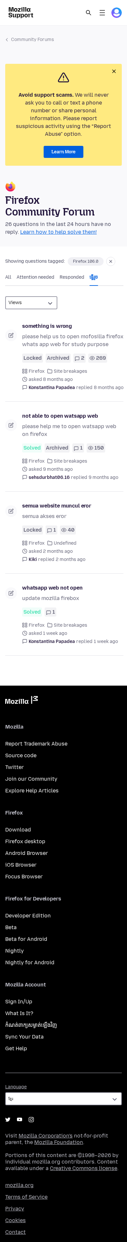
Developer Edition (28, 916)
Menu (102, 12)
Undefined (65, 543)
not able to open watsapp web (60, 416)
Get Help (16, 1048)
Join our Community (31, 779)
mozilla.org (19, 1185)
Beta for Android (26, 939)
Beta (11, 927)
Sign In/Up (18, 1001)
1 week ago (106, 641)
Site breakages (70, 371)
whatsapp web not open (52, 588)
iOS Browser (20, 865)
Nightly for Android (29, 962)
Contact (15, 1232)
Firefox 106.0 (85, 261)
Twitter (14, 767)
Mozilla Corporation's (46, 1136)
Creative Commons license (83, 1168)
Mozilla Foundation (58, 1142)
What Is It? (19, 1013)
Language (16, 1087)
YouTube (19, 1119)
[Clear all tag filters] (110, 261)
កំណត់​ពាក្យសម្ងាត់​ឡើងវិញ (31, 1025)
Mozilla (21, 701)
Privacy (14, 1209)
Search (88, 12)
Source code (20, 755)
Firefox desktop (25, 841)
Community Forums (32, 39)
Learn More (63, 152)
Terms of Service (26, 1197)
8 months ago (108, 387)
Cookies (15, 1220)
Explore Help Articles (32, 791)
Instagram (31, 1119)
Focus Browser (24, 876)
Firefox (37, 371)
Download (18, 830)
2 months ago (70, 559)
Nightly (14, 951)
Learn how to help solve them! (58, 232)
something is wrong (47, 326)
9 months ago (103, 477)
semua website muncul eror (56, 506)
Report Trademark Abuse (36, 744)
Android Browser (26, 853)
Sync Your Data (24, 1037)
